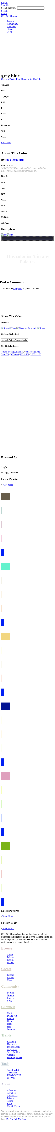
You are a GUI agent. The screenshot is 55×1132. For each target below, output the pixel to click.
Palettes (10, 957)
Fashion (10, 1018)
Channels (11, 26)
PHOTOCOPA (14, 1075)
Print (9, 1023)
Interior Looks (13, 1047)
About (5, 1084)
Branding (11, 1041)
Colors (10, 954)
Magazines (12, 1049)
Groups (10, 995)
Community (12, 24)
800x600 (15, 354)
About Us (11, 1093)
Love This (6, 142)
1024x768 (24, 354)
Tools (9, 31)
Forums (10, 992)
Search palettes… (9, 8)
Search (4, 11)
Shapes (10, 962)
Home (10, 1021)
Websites (11, 1055)
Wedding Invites (14, 1057)
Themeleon (12, 1072)
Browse (10, 21)
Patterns (10, 960)
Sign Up (5, 5)
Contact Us (12, 1095)
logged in (17, 288)
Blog (9, 1000)
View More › (8, 485)
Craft (9, 1013)
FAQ (9, 1103)
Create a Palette (8, 79)
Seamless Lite (13, 1070)
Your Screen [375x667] (12, 351)
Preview (28, 351)
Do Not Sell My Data (16, 1119)
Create (4, 13)
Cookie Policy (13, 1106)
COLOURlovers (9, 16)
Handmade (12, 1044)
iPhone (36, 351)
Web (9, 1026)
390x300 (5, 354)
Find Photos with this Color (29, 79)
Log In (4, 2)
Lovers (10, 998)
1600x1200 (36, 354)
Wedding (11, 1029)
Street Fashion (13, 1052)
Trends (10, 29)
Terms (10, 1101)
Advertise (11, 1090)
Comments (5, 125)
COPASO (11, 1078)
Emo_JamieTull (14, 159)
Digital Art (12, 1016)
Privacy (10, 1098)
